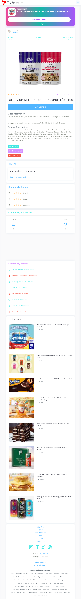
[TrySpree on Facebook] (38, 548)
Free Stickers (43, 592)
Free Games (45, 580)
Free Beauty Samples (52, 573)
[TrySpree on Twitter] (44, 548)
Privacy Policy (40, 562)
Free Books (64, 573)
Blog (40, 536)
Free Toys (67, 592)
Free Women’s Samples (39, 596)
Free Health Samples (58, 580)
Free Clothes (17, 577)
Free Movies (37, 589)
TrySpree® (43, 554)
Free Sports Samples (30, 592)
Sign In (40, 530)
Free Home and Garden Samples (27, 583)
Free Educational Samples (58, 577)
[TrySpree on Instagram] (32, 548)
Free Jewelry (44, 583)
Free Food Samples (33, 580)
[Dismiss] (72, 9)
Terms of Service (40, 565)
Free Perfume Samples (59, 589)
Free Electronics (19, 580)
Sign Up (40, 527)
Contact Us (40, 541)
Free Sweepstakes (55, 592)
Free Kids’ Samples (56, 583)
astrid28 (15, 32)
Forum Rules (40, 533)
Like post (14, 146)
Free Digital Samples (41, 577)
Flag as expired (16, 151)
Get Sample (40, 107)
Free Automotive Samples (19, 573)
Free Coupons (27, 577)
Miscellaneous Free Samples (22, 589)
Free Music (46, 589)
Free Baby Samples (36, 573)
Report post (15, 155)
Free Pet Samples (15, 592)
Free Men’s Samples (58, 586)
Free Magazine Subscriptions (24, 586)
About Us (40, 538)
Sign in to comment (18, 177)
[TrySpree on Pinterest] (49, 548)
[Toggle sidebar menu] (78, 2)
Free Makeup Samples (42, 586)
